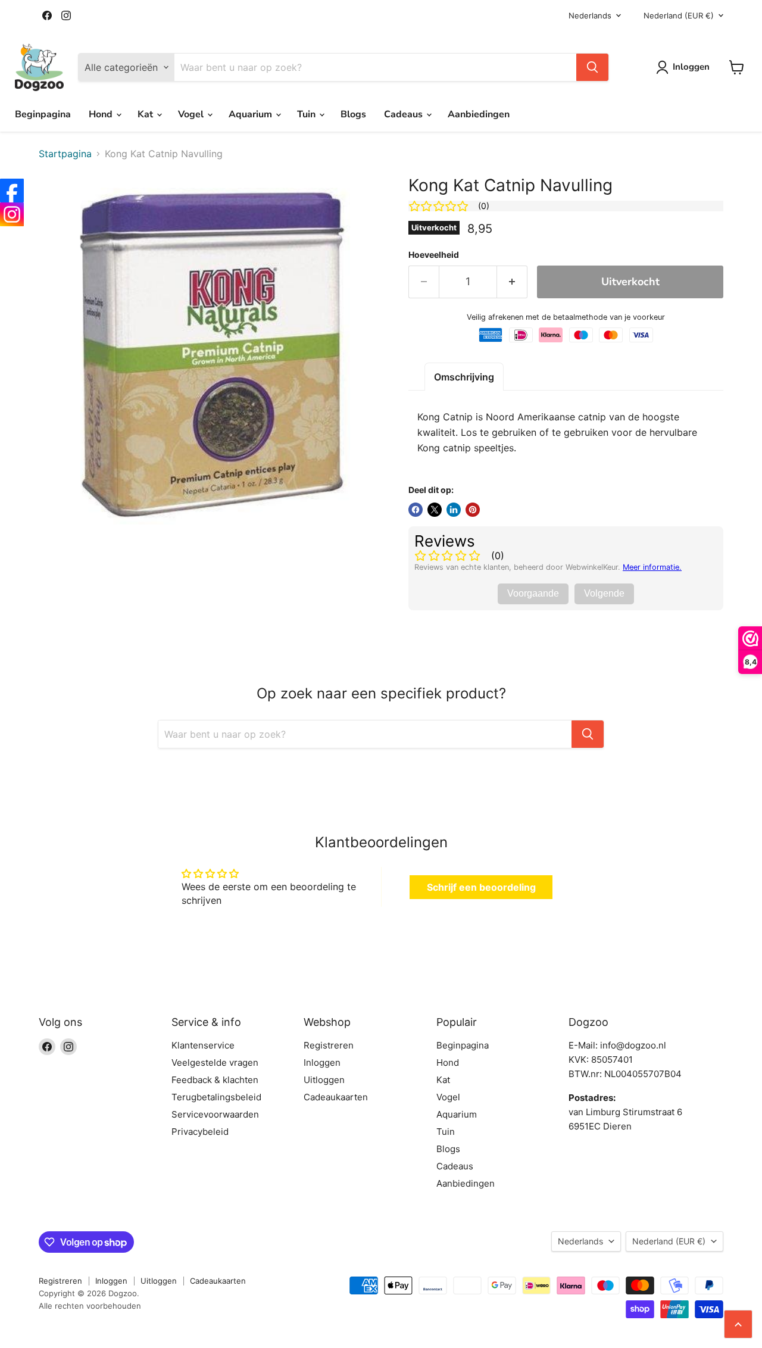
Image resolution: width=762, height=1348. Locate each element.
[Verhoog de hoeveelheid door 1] (512, 282)
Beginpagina (43, 114)
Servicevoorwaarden (215, 1114)
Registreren (329, 1045)
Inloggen (322, 1062)
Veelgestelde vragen (214, 1062)
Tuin (307, 114)
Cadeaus (404, 114)
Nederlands (590, 15)
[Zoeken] (592, 67)
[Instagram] (12, 214)
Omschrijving (464, 377)
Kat (146, 114)
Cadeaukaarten (336, 1097)
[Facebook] (12, 190)
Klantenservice (203, 1045)
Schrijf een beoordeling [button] (481, 887)
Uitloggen (324, 1079)
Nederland (679, 15)
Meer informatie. (652, 567)
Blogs (353, 114)
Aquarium (251, 114)
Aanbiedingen (479, 114)
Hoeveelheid (433, 255)
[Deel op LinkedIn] (453, 510)
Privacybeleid (200, 1131)
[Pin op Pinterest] (473, 510)
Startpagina (65, 153)
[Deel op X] (434, 510)
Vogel (192, 114)
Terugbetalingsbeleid (216, 1097)
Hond (102, 114)
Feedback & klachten (214, 1079)
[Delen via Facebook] (415, 510)
